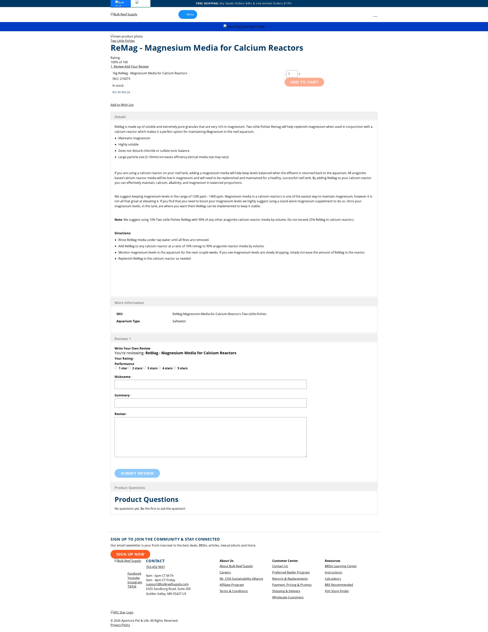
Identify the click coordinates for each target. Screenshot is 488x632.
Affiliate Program (232, 585)
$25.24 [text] (126, 92)
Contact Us (280, 566)
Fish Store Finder (337, 591)
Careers (225, 572)
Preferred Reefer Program (291, 572)
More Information (129, 302)
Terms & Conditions (234, 591)
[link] (366, 14)
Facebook (134, 573)
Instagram (135, 582)
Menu (190, 14)
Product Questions (130, 487)
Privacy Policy (120, 625)
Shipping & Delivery (286, 591)
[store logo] (127, 14)
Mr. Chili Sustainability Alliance (241, 579)
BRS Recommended (339, 585)
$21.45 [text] (117, 92)
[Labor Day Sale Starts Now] (244, 26)
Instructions (333, 572)
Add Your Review (136, 66)
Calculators (333, 579)
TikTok (132, 586)
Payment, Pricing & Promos (292, 585)
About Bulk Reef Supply (236, 566)
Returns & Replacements (290, 579)
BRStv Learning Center (341, 566)
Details (120, 116)
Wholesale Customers (288, 597)
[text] (244, 62)
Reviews (123, 338)
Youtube (134, 578)
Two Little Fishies (123, 41)
